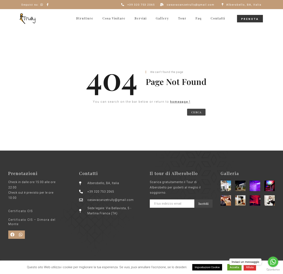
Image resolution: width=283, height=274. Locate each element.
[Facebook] (12, 235)
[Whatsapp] (21, 235)
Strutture (84, 18)
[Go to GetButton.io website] (273, 269)
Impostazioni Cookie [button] (207, 267)
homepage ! (180, 101)
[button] (250, 18)
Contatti (218, 18)
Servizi (141, 18)
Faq (199, 18)
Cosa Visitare (114, 18)
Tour (182, 18)
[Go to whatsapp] (273, 262)
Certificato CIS (20, 211)
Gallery (162, 18)
